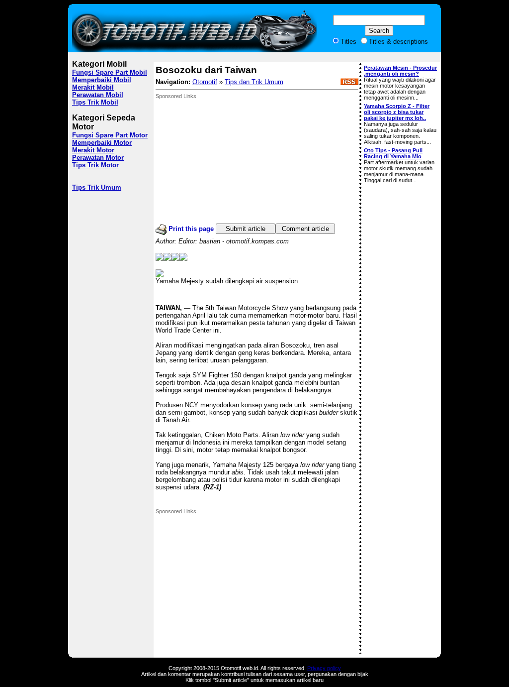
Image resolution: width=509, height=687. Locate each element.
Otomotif (204, 82)
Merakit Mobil (93, 87)
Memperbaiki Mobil (101, 80)
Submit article (245, 228)
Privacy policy (324, 668)
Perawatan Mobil (97, 95)
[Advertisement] (230, 161)
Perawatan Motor (98, 157)
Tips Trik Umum (96, 187)
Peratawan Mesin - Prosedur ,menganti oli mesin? (400, 71)
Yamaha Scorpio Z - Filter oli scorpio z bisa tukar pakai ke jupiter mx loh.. (396, 112)
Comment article (305, 228)
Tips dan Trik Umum (254, 82)
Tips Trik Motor (95, 165)
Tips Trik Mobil (95, 102)
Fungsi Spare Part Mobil (109, 72)
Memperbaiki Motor (102, 142)
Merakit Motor (93, 150)
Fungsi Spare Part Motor (110, 135)
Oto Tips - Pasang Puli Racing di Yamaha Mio (393, 153)
